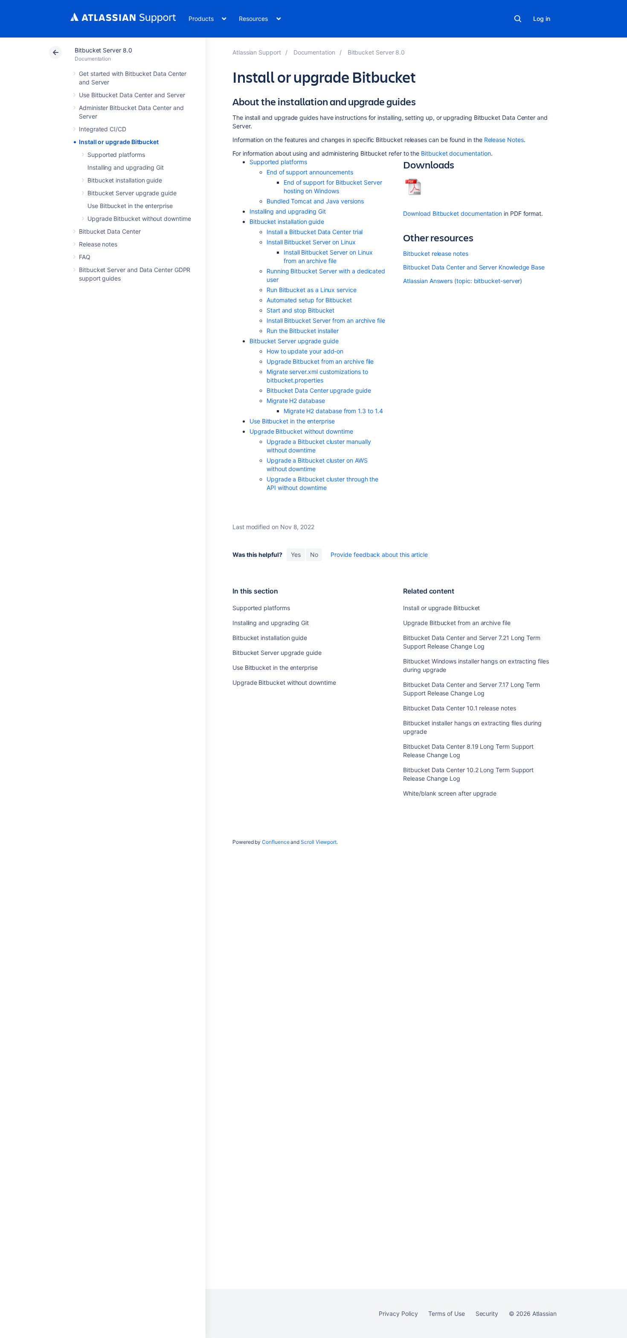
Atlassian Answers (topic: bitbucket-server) (462, 280)
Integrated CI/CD (102, 129)
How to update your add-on (305, 351)
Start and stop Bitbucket (300, 310)
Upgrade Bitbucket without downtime (139, 218)
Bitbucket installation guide (124, 180)
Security (487, 1313)
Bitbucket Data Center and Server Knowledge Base (474, 267)
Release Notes (503, 139)
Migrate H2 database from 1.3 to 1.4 (333, 410)
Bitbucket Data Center (110, 231)
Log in (541, 18)
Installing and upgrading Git (125, 167)
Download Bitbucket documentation (452, 213)
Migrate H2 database (296, 400)
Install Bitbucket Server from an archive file (326, 320)
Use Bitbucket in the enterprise (130, 205)
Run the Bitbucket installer (303, 330)
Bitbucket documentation (456, 153)
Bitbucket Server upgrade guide (132, 193)
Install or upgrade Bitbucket (119, 141)
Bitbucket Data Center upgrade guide (319, 390)
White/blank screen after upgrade (449, 793)
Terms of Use (446, 1313)
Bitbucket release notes (435, 253)
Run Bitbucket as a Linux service (312, 289)
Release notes (98, 244)
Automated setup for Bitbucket (309, 300)
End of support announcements (310, 172)
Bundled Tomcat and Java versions (315, 201)
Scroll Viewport (319, 842)
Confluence (275, 842)
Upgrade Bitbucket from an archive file (320, 361)
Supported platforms (116, 154)
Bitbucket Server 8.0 (103, 50)
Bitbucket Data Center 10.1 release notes (459, 708)
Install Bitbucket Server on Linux (311, 242)
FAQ (84, 257)
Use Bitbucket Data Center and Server (132, 94)
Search (518, 19)
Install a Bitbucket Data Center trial (315, 231)
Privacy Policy (398, 1313)
